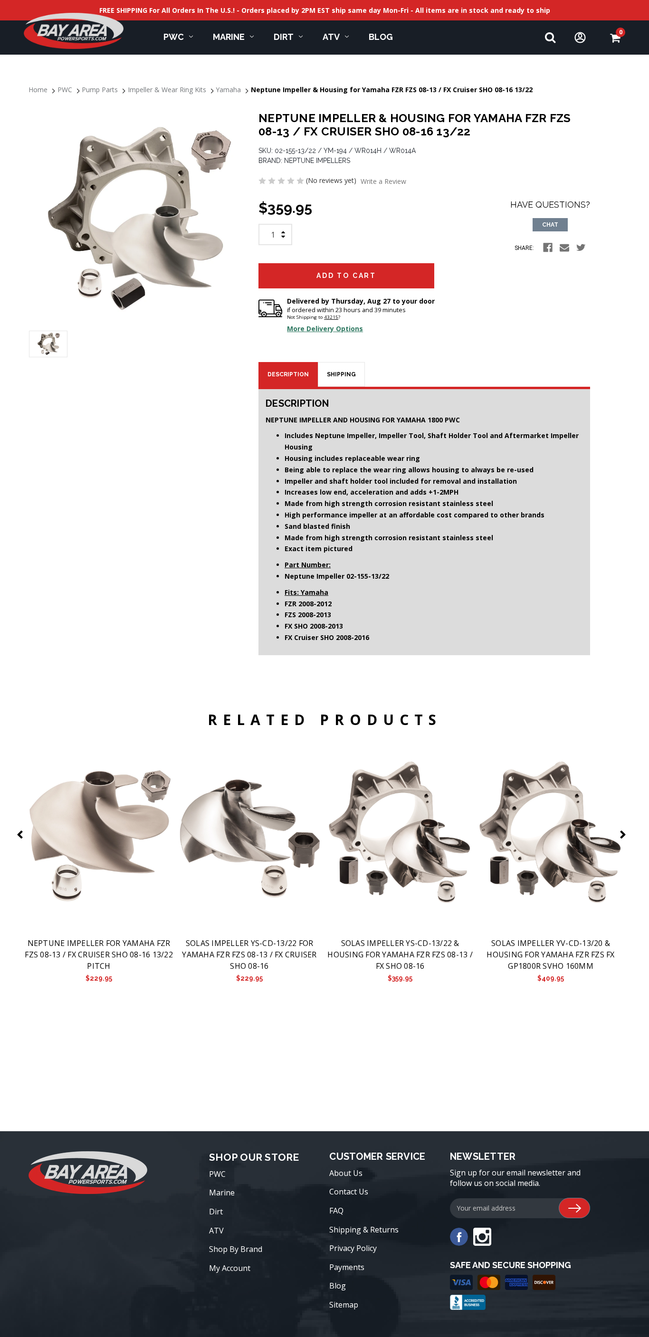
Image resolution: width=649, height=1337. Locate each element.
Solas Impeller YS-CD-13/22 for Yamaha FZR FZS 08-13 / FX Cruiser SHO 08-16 (249, 954)
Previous (21, 834)
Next (624, 834)
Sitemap (343, 1304)
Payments (346, 1267)
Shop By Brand (235, 1249)
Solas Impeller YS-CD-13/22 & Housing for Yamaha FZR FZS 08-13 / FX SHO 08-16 (400, 954)
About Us (346, 1173)
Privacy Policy (353, 1248)
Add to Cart (98, 834)
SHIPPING (341, 374)
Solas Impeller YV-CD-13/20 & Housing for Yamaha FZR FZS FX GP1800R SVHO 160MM (550, 954)
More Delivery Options (325, 328)
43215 (331, 317)
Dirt (284, 37)
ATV (331, 37)
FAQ (336, 1210)
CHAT (550, 224)
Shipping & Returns (364, 1229)
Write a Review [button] (383, 181)
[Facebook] (548, 247)
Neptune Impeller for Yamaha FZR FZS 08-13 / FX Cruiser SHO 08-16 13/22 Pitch (99, 954)
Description (288, 374)
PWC (173, 37)
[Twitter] (581, 247)
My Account (229, 1268)
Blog (381, 37)
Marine (229, 37)
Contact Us (348, 1191)
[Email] (564, 247)
